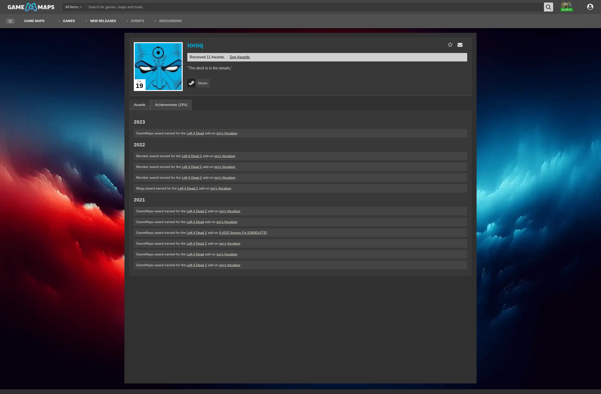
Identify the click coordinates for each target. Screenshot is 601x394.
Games (69, 21)
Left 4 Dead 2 (192, 156)
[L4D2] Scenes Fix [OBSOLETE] (243, 233)
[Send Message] (459, 44)
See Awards (240, 57)
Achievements (171, 105)
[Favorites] (10, 21)
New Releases (103, 21)
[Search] (548, 7)
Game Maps (34, 21)
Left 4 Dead (195, 133)
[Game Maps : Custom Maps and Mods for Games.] (31, 7)
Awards (140, 105)
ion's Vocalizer (227, 133)
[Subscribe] (449, 44)
